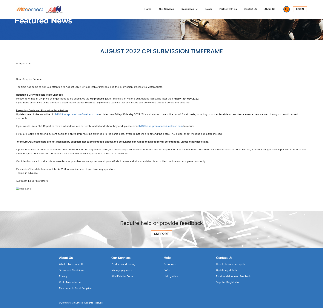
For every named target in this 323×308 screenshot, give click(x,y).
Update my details (226, 270)
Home (147, 9)
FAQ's (167, 270)
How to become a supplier (231, 264)
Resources (188, 9)
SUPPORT (161, 233)
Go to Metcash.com (70, 282)
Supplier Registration (228, 282)
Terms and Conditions (71, 270)
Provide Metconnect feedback (233, 276)
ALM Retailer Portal (122, 276)
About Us (269, 9)
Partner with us (228, 9)
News (208, 9)
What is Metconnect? (71, 264)
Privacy (63, 276)
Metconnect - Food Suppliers (76, 288)
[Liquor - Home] (39, 9)
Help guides (171, 276)
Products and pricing (123, 264)
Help (167, 258)
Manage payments (122, 270)
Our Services (166, 9)
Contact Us (250, 9)
